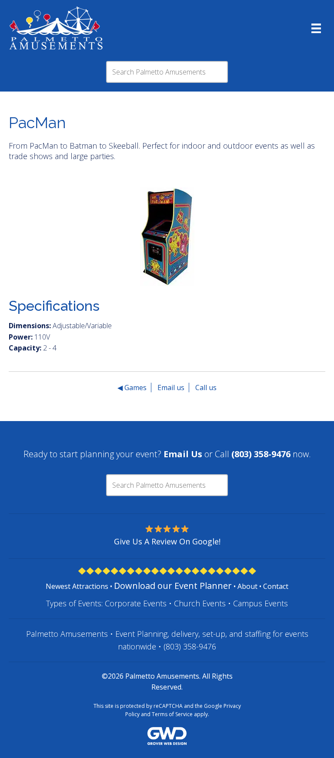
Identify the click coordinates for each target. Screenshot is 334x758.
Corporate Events (136, 603)
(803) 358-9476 (190, 646)
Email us (170, 387)
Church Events (200, 603)
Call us (206, 387)
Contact (275, 586)
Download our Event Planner (173, 585)
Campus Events (260, 603)
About (247, 586)
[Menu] (316, 28)
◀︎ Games (132, 387)
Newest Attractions (77, 586)
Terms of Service (172, 714)
